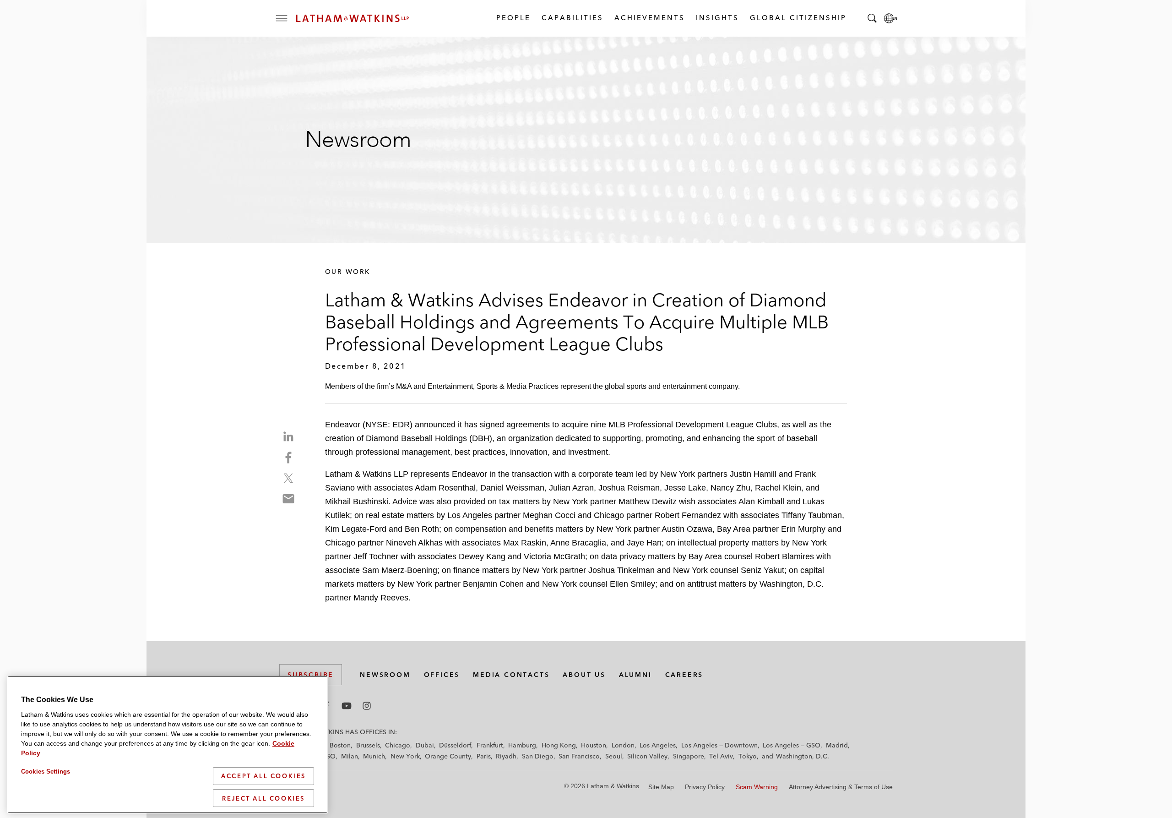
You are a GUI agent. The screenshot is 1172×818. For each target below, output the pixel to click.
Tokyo (747, 756)
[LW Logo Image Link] (352, 18)
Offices (442, 675)
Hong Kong (559, 745)
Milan (349, 756)
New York (405, 756)
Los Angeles (658, 745)
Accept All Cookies (263, 776)
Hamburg (522, 745)
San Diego (537, 756)
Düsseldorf (455, 745)
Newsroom (385, 675)
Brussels (368, 745)
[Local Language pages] (890, 18)
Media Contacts (511, 675)
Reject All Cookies (263, 798)
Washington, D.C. (802, 756)
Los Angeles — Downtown (719, 745)
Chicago (397, 745)
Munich (374, 756)
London (623, 745)
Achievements (649, 17)
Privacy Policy (705, 787)
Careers (684, 675)
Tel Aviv (721, 756)
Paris (484, 756)
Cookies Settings (45, 771)
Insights (717, 17)
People (513, 17)
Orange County (448, 756)
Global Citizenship (798, 17)
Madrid (837, 745)
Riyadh (506, 756)
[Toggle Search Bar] (872, 18)
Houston (593, 745)
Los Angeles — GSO (791, 745)
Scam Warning (757, 787)
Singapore (688, 756)
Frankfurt (490, 745)
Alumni (635, 675)
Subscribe (311, 675)
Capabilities (572, 17)
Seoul (613, 756)
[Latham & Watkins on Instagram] (367, 706)
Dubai (425, 745)
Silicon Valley (647, 756)
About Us (584, 675)
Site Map (661, 787)
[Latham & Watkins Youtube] (346, 706)
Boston (340, 745)
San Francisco (579, 756)
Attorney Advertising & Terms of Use (841, 787)
